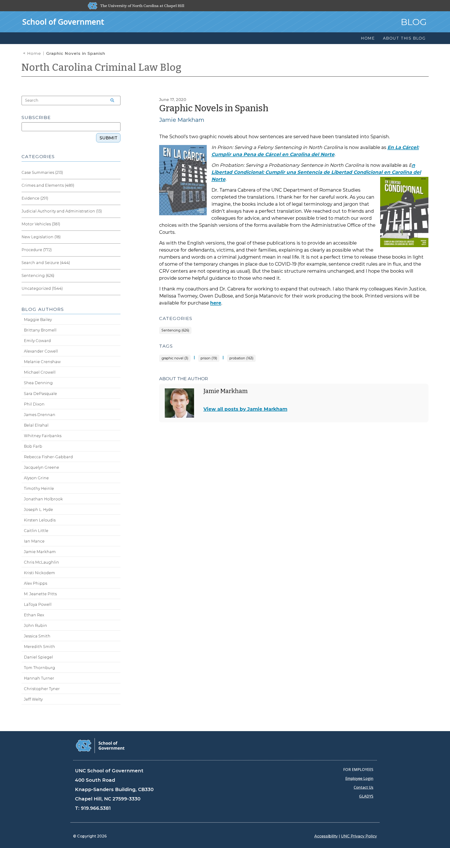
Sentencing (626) (175, 330)
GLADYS (366, 796)
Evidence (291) (35, 198)
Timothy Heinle (39, 488)
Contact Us (363, 787)
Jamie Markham (181, 119)
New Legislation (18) (41, 237)
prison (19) (209, 358)
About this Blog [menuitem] (404, 38)
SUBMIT (108, 138)
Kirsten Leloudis (40, 520)
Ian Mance (34, 541)
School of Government (63, 22)
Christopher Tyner (42, 689)
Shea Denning (38, 383)
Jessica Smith (37, 636)
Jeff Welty (33, 699)
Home (34, 53)
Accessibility (326, 836)
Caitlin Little (36, 530)
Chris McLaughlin (41, 562)
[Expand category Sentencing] (116, 275)
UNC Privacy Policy (359, 836)
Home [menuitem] (368, 38)
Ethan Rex (34, 615)
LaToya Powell (38, 604)
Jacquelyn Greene (41, 467)
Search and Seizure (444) (46, 262)
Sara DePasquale (40, 393)
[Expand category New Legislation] (116, 237)
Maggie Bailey (38, 319)
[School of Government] (100, 745)
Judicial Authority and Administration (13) (62, 211)
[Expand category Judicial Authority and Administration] (116, 211)
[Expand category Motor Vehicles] (116, 224)
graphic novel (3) (174, 358)
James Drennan (39, 415)
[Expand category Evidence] (116, 198)
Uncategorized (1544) (42, 288)
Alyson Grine (36, 478)
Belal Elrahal (36, 425)
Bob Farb (33, 446)
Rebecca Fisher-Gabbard (48, 457)
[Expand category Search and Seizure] (116, 263)
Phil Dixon (34, 404)
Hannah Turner (39, 678)
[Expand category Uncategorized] (116, 288)
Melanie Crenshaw (42, 362)
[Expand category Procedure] (116, 250)
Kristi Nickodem (39, 573)
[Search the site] (110, 100)
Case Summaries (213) (42, 172)
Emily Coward (37, 340)
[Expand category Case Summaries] (116, 172)
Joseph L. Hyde (38, 509)
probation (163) (241, 358)
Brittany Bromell (40, 330)
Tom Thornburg (39, 668)
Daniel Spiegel (38, 657)
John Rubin (35, 625)
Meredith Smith (39, 646)
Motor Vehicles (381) (41, 224)
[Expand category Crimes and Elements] (116, 185)
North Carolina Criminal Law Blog (101, 67)
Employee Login (359, 778)
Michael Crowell (40, 372)
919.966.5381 (96, 808)
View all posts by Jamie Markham (245, 409)
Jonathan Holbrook (43, 499)
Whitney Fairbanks (42, 436)
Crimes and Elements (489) (48, 185)
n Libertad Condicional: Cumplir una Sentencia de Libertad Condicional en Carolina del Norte (316, 172)
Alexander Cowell (41, 351)
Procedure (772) (37, 250)
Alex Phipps (35, 583)
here (215, 303)
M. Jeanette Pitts (40, 594)
